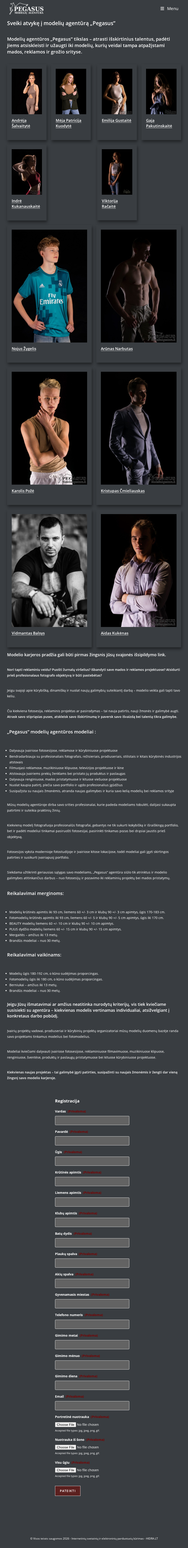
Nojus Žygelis (24, 348)
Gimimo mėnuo (77, 1356)
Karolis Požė (23, 490)
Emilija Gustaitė (116, 120)
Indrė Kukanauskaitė (26, 203)
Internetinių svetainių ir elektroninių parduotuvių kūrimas (108, 1538)
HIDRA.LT (152, 1538)
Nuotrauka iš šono (80, 1440)
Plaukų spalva (76, 1254)
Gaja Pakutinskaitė (159, 123)
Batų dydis (73, 1234)
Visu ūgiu (72, 1462)
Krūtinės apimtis (78, 1172)
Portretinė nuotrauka (82, 1417)
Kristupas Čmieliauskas (123, 490)
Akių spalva (74, 1274)
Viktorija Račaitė (110, 203)
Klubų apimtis (76, 1213)
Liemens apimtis (78, 1193)
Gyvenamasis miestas (82, 1295)
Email (69, 1396)
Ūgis (68, 1152)
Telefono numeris (79, 1315)
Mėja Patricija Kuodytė (68, 123)
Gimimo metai (76, 1335)
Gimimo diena (76, 1376)
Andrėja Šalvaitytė (21, 123)
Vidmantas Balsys (28, 633)
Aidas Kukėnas (114, 633)
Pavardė (71, 1132)
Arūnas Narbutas (117, 348)
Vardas (70, 1111)
